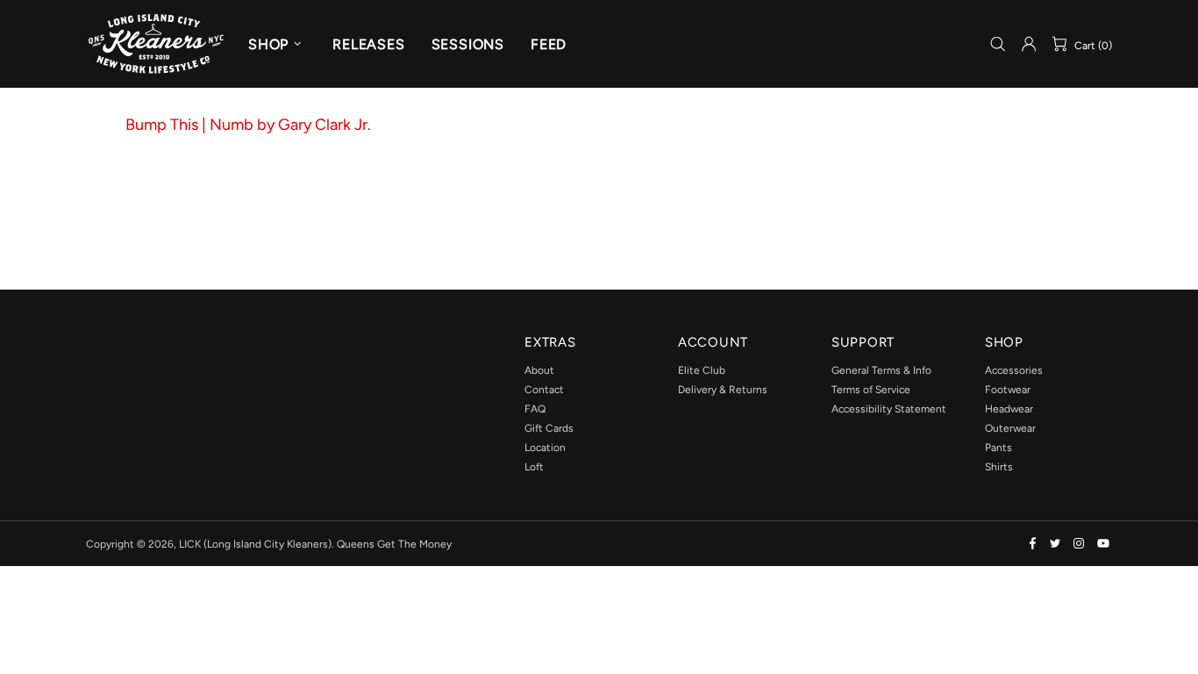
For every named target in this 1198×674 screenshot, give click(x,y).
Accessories (1014, 370)
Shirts (999, 467)
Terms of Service (870, 390)
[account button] (1029, 44)
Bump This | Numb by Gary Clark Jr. (248, 124)
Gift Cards (549, 428)
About (539, 370)
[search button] (998, 44)
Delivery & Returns (722, 390)
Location (545, 447)
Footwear (1007, 390)
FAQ (535, 409)
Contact (544, 390)
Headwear (1009, 409)
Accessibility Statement (888, 409)
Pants (998, 447)
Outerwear (1010, 428)
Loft (534, 467)
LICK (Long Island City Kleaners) (156, 43)
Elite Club (701, 370)
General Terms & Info (881, 370)
